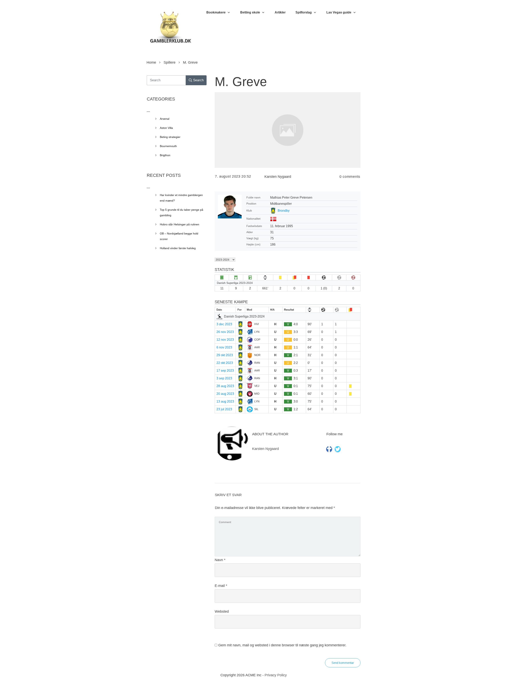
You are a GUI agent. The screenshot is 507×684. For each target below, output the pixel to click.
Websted (222, 611)
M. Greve (241, 82)
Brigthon (165, 155)
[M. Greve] (287, 130)
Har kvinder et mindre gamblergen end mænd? (181, 197)
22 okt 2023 (224, 362)
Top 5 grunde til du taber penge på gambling (181, 212)
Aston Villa (166, 127)
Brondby (284, 210)
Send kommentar (343, 662)
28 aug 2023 (225, 386)
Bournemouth (168, 146)
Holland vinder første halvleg (178, 248)
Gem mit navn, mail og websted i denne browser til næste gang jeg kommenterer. (282, 645)
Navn (220, 560)
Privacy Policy (276, 675)
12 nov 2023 (225, 339)
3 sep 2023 (224, 378)
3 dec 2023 (224, 324)
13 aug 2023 (225, 401)
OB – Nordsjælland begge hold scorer (179, 236)
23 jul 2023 (224, 409)
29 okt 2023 (224, 355)
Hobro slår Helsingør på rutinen (179, 224)
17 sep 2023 (225, 370)
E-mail (221, 586)
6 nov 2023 (224, 347)
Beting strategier (170, 137)
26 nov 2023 (225, 332)
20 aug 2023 (225, 393)
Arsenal (164, 118)
